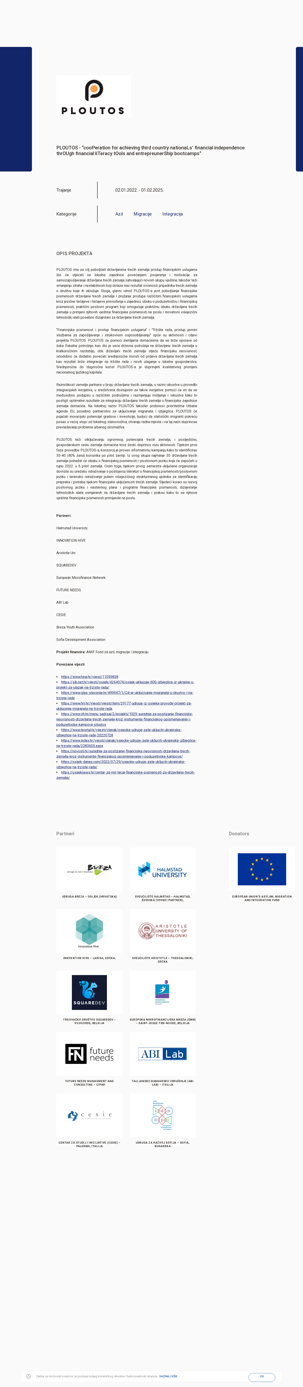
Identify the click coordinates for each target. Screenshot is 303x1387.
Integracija (172, 214)
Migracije (143, 214)
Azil (119, 214)
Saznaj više (168, 1376)
